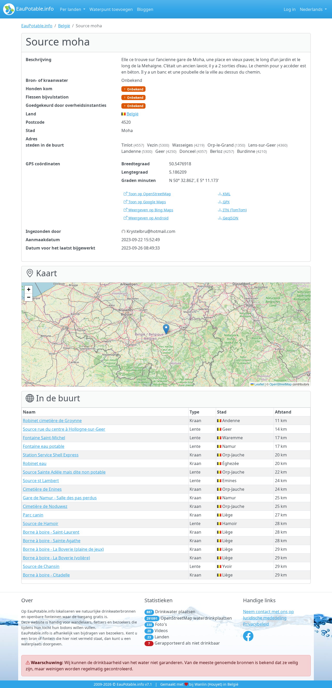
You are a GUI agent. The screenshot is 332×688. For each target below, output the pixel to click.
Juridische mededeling (265, 618)
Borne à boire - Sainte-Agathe (51, 540)
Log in (290, 9)
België (64, 26)
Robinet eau (34, 463)
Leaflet (259, 384)
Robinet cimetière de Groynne (52, 420)
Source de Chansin (41, 566)
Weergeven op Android (148, 217)
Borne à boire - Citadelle (46, 575)
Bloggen (145, 9)
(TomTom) (235, 209)
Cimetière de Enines (42, 489)
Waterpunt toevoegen (111, 9)
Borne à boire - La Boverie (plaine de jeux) (63, 549)
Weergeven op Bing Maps (150, 209)
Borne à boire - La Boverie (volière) (56, 558)
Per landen (71, 9)
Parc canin (33, 515)
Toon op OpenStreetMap (149, 193)
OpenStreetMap (280, 384)
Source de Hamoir (40, 523)
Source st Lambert (41, 480)
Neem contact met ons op (268, 611)
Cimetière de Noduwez (45, 506)
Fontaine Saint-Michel (44, 438)
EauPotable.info (34, 8)
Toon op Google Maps (146, 201)
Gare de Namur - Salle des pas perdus (60, 498)
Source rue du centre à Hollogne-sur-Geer (64, 429)
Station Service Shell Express (51, 455)
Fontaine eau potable (43, 446)
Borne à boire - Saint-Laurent (51, 532)
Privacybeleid (256, 624)
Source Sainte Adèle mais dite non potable (64, 472)
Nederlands (312, 9)
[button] (166, 329)
